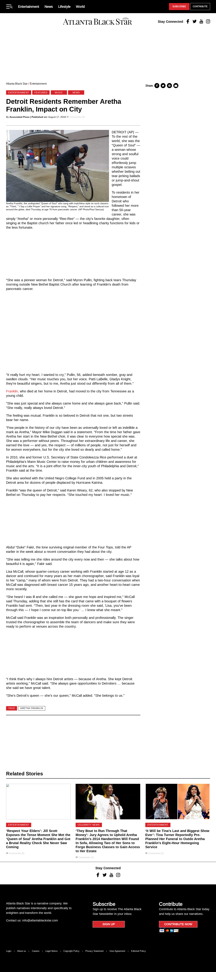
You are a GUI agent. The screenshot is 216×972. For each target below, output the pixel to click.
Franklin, (12, 391)
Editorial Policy (138, 951)
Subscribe (179, 6)
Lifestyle (64, 6)
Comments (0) (77, 117)
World (80, 6)
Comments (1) (86, 857)
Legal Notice (51, 951)
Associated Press (19, 117)
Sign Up (108, 924)
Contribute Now (178, 924)
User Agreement (117, 951)
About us (21, 951)
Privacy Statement (94, 951)
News (49, 6)
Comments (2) (156, 853)
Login (8, 951)
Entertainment (28, 6)
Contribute (200, 6)
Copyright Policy (71, 951)
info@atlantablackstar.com (40, 920)
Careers (35, 951)
